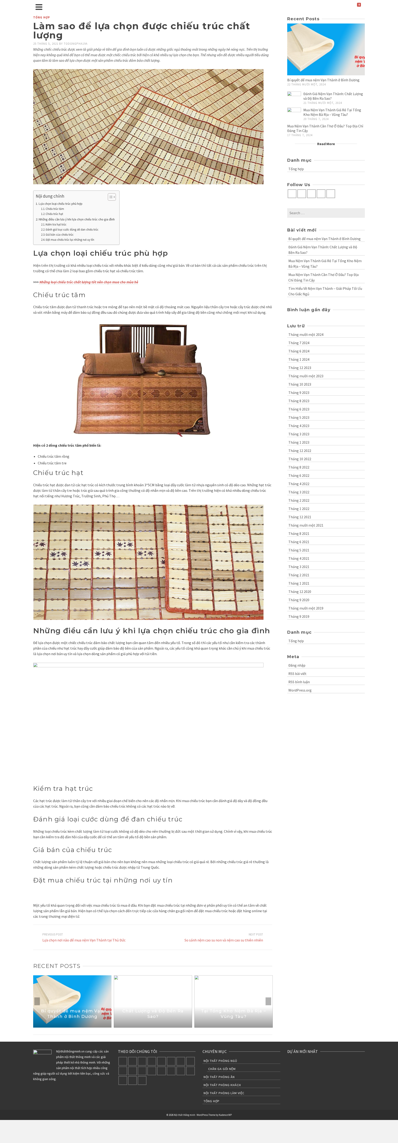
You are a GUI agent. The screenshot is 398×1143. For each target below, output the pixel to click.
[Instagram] (311, 193)
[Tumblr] (132, 1071)
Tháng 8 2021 (298, 533)
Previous (37, 1001)
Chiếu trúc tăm (55, 209)
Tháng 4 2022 (298, 483)
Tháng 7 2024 (298, 342)
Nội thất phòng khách (222, 1085)
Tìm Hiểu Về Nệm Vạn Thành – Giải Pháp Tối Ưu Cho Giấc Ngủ (325, 291)
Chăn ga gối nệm (222, 1069)
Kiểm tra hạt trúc (56, 224)
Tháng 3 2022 (298, 492)
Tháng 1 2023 (298, 442)
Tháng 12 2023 (299, 367)
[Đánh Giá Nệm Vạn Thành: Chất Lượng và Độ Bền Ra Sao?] (294, 98)
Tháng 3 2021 (298, 566)
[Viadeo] (161, 1071)
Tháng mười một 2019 (305, 608)
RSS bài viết (297, 673)
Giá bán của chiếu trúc (59, 235)
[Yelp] (190, 1071)
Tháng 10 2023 (299, 384)
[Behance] (330, 193)
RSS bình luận (299, 682)
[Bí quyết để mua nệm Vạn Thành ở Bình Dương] (326, 49)
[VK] (151, 1071)
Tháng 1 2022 (298, 508)
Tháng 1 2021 (298, 583)
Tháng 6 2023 (298, 409)
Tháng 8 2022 (298, 467)
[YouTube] (321, 193)
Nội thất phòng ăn (219, 1077)
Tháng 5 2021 (298, 550)
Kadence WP (225, 1115)
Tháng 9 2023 (298, 392)
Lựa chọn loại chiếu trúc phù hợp (60, 204)
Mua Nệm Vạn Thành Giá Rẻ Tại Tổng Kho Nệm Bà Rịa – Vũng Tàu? (332, 112)
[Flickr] (151, 1061)
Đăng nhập (296, 665)
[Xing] (171, 1071)
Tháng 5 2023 (298, 417)
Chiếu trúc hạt (54, 214)
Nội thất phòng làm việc (224, 1093)
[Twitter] (301, 193)
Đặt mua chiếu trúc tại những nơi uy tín (70, 240)
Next (268, 1001)
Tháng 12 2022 (299, 450)
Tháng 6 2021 (298, 541)
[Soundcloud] (180, 1071)
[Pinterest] (180, 1061)
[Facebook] (292, 193)
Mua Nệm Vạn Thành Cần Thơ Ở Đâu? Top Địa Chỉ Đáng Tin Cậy (323, 277)
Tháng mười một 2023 (305, 376)
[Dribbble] (190, 1061)
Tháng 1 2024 (298, 359)
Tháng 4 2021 (298, 558)
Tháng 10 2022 (299, 459)
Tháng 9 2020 (298, 600)
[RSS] (142, 1080)
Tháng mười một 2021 (305, 525)
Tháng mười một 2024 (305, 334)
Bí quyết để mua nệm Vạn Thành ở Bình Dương (323, 80)
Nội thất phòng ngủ (220, 1061)
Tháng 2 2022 (298, 500)
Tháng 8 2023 (298, 401)
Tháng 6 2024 (298, 351)
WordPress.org (300, 690)
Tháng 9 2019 (298, 616)
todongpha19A (76, 44)
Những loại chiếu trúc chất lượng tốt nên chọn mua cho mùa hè (88, 282)
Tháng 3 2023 (298, 434)
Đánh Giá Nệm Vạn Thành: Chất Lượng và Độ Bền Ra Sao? (322, 250)
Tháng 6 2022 (298, 475)
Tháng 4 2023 (298, 425)
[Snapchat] (122, 1080)
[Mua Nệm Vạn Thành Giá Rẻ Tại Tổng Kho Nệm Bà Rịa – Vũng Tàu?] (294, 114)
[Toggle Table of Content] (109, 197)
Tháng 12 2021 (299, 517)
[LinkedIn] (122, 1071)
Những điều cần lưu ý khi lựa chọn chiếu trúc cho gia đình (77, 219)
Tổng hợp (41, 17)
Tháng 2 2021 (298, 575)
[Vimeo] (161, 1061)
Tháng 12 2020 (299, 591)
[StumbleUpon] (142, 1071)
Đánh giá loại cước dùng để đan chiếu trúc (72, 230)
